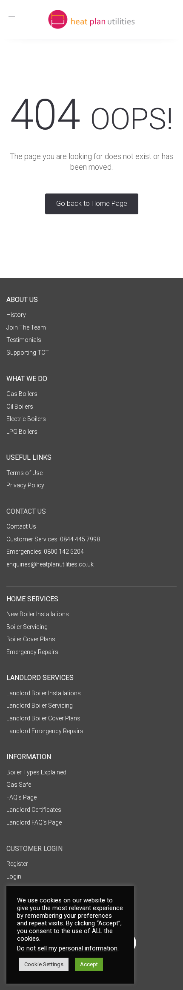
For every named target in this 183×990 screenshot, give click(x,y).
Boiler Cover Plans (30, 639)
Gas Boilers (21, 393)
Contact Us (21, 526)
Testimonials (23, 339)
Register (17, 863)
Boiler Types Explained (36, 772)
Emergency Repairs (32, 652)
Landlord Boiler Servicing (39, 705)
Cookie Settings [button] (43, 964)
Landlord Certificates (33, 809)
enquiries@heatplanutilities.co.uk (50, 564)
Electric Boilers (26, 418)
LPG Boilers (21, 431)
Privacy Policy (25, 485)
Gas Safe (18, 784)
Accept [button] (89, 964)
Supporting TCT (27, 352)
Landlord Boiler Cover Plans (43, 718)
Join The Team (26, 327)
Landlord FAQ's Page (34, 822)
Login (13, 876)
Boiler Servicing (27, 626)
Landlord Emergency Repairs (44, 731)
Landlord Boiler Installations (43, 693)
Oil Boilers (19, 406)
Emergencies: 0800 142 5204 (45, 551)
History (16, 314)
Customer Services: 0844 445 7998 (53, 539)
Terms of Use (24, 472)
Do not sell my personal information (67, 948)
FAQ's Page (21, 797)
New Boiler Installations (37, 614)
